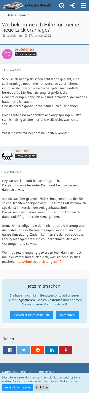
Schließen (42, 387)
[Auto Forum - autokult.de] (28, 5)
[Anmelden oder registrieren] (72, 5)
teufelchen (14, 35)
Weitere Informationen (17, 387)
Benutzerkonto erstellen (31, 315)
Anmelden (67, 315)
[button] (83, 5)
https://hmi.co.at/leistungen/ (36, 261)
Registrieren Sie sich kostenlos (39, 300)
